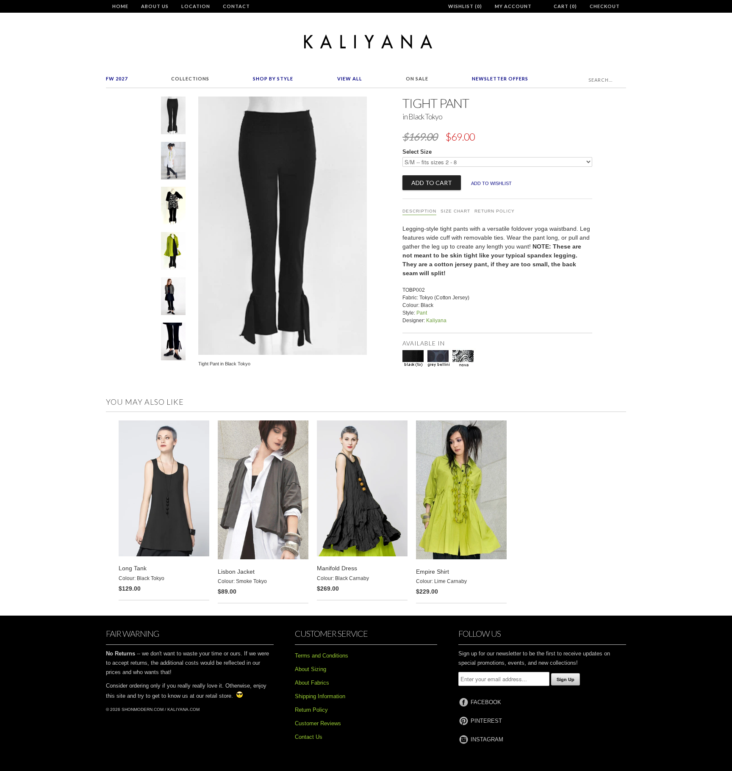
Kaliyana (436, 320)
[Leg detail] (173, 343)
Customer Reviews (318, 723)
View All (349, 78)
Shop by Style (273, 78)
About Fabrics (312, 683)
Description (419, 211)
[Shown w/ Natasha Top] (173, 207)
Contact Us (308, 737)
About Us (155, 6)
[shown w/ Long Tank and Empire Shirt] (173, 252)
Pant (421, 313)
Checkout (605, 6)
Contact (236, 6)
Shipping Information (320, 696)
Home (120, 6)
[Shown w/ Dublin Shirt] (173, 162)
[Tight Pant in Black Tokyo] (173, 117)
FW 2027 (117, 78)
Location (195, 6)
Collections (190, 78)
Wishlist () (465, 6)
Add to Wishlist (491, 183)
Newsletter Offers (500, 78)
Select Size (417, 152)
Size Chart (455, 211)
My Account (513, 6)
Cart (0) (565, 6)
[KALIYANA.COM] (366, 41)
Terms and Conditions (321, 655)
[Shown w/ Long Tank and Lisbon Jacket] (173, 297)
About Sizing (310, 669)
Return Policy (494, 211)
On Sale (417, 78)
